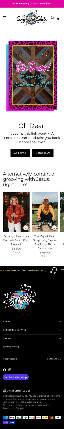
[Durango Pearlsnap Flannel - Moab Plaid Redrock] (16, 212)
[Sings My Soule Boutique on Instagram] (10, 370)
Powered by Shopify (13, 408)
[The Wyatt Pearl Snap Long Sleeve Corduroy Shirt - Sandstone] (45, 212)
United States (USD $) (18, 391)
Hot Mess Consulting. (30, 402)
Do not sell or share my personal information (26, 405)
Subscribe (54, 359)
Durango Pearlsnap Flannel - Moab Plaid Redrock (16, 240)
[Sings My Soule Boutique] (32, 17)
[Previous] (5, 4)
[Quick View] (26, 228)
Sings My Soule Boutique (36, 396)
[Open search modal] (52, 17)
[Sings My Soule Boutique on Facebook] (5, 370)
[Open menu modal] (4, 17)
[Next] (59, 4)
